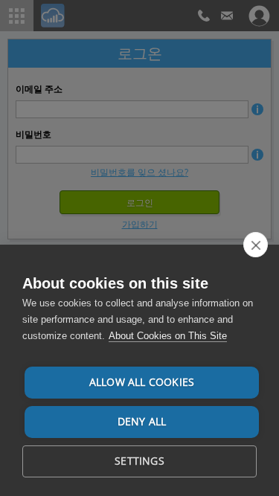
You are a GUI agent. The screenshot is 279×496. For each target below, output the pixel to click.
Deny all (142, 421)
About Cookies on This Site (168, 335)
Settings (139, 461)
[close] (255, 244)
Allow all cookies (141, 382)
